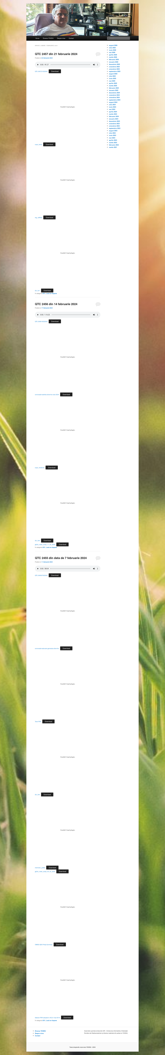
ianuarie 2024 (113, 119)
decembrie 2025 (114, 64)
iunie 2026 (112, 50)
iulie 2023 (112, 133)
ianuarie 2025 (113, 90)
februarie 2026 (114, 59)
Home (37, 38)
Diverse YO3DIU (48, 38)
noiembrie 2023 (114, 123)
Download (54, 71)
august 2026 (113, 45)
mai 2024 (112, 109)
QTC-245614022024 (41, 321)
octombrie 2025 (114, 69)
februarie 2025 (114, 88)
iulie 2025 (112, 76)
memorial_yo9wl (40, 868)
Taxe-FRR (38, 721)
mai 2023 (112, 138)
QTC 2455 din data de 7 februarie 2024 (61, 558)
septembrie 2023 (114, 128)
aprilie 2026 (113, 55)
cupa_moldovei (39, 468)
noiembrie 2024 (114, 95)
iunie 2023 (112, 135)
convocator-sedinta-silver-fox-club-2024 (47, 394)
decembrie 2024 (114, 93)
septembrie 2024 (114, 100)
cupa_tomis (38, 144)
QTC (43, 293)
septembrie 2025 (114, 71)
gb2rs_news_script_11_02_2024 (45, 544)
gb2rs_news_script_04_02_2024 (45, 871)
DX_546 (37, 540)
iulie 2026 (112, 48)
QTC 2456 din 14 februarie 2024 (56, 304)
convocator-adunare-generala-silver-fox (47, 648)
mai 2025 (112, 81)
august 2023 (113, 131)
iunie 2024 (112, 107)
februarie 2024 (114, 116)
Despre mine (61, 38)
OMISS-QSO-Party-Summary (43, 944)
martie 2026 (113, 57)
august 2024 (113, 102)
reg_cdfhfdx (38, 217)
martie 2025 (113, 86)
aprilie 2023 (113, 140)
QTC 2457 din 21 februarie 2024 (56, 54)
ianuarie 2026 (113, 62)
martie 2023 (113, 142)
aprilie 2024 (113, 112)
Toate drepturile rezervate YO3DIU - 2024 (82, 1047)
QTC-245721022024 (41, 71)
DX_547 (37, 291)
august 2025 (113, 74)
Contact (71, 38)
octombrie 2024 (114, 97)
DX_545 (37, 794)
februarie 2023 (114, 145)
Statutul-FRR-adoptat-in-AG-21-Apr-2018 (47, 1018)
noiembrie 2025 (114, 67)
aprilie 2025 (113, 83)
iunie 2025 (112, 78)
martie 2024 (113, 114)
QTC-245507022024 (41, 575)
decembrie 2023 (114, 121)
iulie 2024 (112, 104)
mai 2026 (112, 52)
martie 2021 (113, 147)
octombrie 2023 (114, 126)
